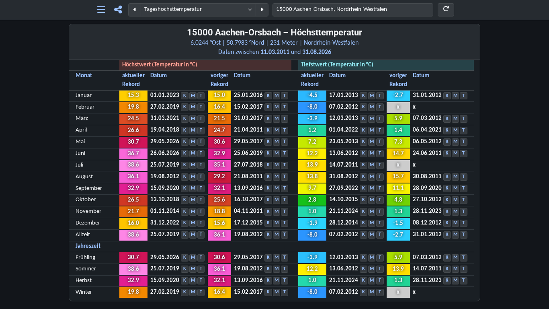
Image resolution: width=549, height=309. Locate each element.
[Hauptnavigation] (101, 10)
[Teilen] (118, 10)
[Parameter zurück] (134, 9)
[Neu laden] (446, 9)
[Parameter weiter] (262, 9)
